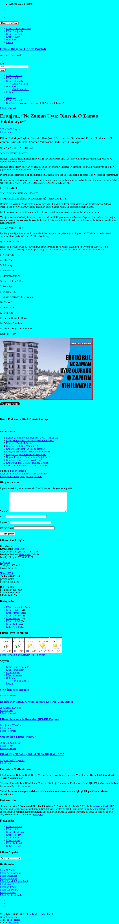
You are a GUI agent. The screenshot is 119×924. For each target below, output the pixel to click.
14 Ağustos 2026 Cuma (11, 725)
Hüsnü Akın (25, 554)
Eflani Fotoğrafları (15, 31)
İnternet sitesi (6, 528)
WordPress (14, 922)
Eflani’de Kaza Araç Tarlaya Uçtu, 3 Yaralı (21, 476)
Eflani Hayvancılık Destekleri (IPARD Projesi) (29, 719)
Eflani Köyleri (13, 36)
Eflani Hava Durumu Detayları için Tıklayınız (22, 655)
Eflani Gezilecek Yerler (11, 895)
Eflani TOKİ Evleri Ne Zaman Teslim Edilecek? (30, 440)
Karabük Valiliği (8, 870)
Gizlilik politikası (20, 89)
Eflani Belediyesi (8, 875)
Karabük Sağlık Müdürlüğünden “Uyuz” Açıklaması (32, 437)
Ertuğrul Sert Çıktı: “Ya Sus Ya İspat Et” (26, 449)
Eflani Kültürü (13, 621)
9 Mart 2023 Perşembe (11, 129)
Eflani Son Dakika (9, 889)
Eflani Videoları (20, 83)
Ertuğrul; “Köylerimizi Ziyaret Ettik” (24, 460)
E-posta (4, 522)
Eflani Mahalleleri (15, 613)
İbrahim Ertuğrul (17, 471)
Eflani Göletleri (13, 615)
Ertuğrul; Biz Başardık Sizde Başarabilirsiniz (28, 451)
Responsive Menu (9, 23)
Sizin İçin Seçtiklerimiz (14, 689)
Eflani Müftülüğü (8, 878)
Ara (2, 63)
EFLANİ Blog (13, 626)
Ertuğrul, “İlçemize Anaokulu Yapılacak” (26, 454)
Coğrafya (5, 562)
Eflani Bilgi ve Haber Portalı (23, 49)
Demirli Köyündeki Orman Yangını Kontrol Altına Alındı (36, 701)
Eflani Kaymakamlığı (10, 873)
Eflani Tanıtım (13, 618)
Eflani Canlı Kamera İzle (18, 28)
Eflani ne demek (8, 887)
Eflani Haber (6, 132)
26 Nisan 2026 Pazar (10, 743)
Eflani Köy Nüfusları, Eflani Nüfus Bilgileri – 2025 (32, 754)
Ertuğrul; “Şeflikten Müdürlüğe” (22, 446)
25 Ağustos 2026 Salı (10, 707)
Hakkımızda (12, 39)
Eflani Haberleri (14, 34)
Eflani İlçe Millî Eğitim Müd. (14, 881)
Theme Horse (13, 919)
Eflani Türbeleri (14, 624)
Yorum (4, 511)
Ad (2, 516)
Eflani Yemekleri (8, 892)
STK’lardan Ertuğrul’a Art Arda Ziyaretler (27, 465)
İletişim (9, 42)
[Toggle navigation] (1, 61)
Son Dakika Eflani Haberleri (18, 736)
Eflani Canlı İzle (14, 75)
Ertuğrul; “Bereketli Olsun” (19, 443)
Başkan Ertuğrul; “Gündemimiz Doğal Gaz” (28, 457)
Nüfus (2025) (6, 573)
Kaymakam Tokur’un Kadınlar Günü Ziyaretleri (23, 473)
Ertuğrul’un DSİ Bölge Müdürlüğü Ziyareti (27, 462)
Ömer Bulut (19, 548)
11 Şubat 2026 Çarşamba (12, 760)
